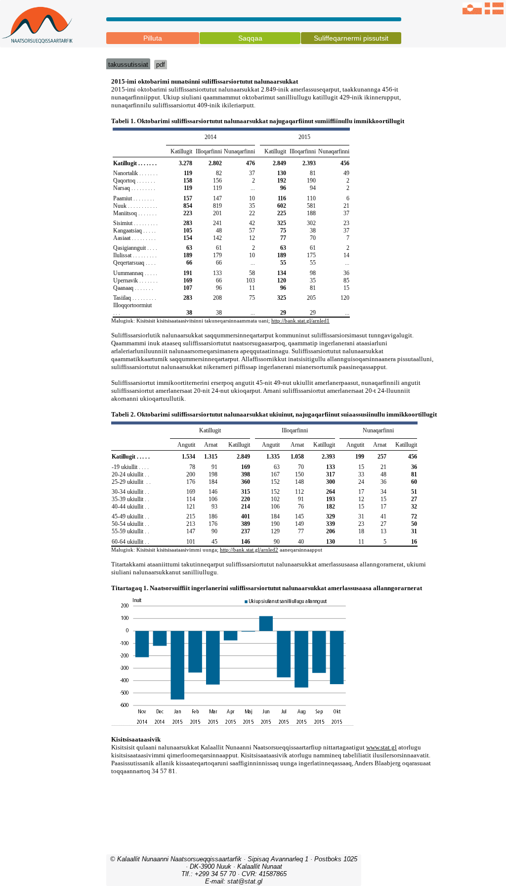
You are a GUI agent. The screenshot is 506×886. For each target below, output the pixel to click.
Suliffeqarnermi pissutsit (351, 38)
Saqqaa (250, 38)
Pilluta (152, 38)
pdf (160, 64)
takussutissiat (128, 64)
